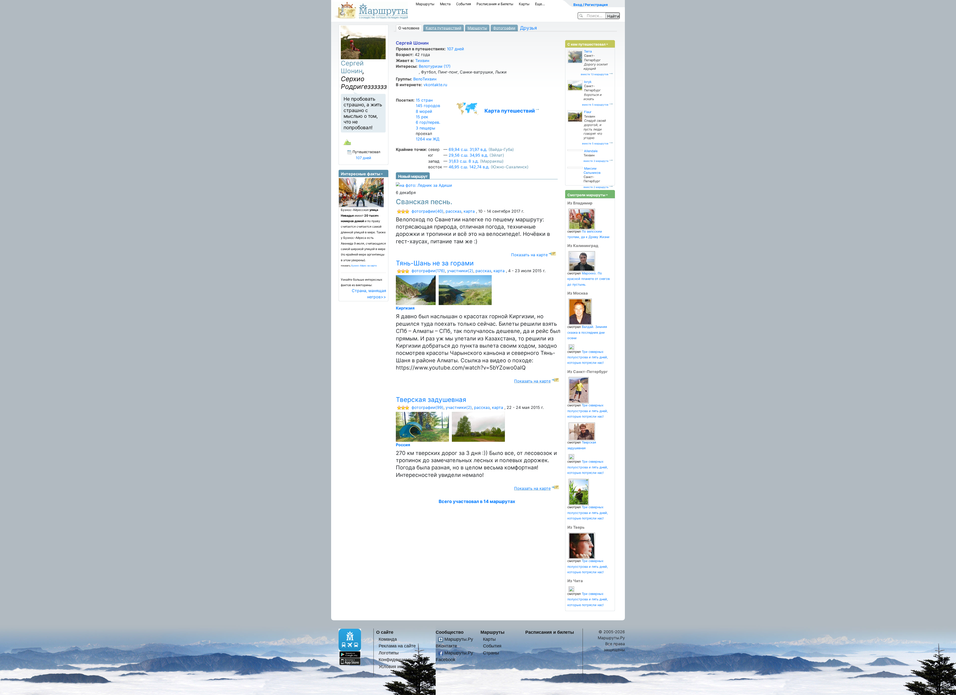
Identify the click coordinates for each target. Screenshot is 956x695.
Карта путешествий (443, 28)
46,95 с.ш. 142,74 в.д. (469, 166)
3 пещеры (425, 128)
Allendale (591, 151)
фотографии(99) (427, 407)
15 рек (422, 116)
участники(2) (460, 270)
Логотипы (389, 652)
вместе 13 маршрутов (594, 74)
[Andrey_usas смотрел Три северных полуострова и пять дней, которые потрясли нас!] (571, 457)
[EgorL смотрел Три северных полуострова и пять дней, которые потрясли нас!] (578, 492)
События (463, 4)
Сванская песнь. (424, 201)
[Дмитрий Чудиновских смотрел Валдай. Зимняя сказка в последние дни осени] (580, 312)
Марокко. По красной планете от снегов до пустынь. (588, 278)
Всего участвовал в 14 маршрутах (477, 501)
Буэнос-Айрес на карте (364, 265)
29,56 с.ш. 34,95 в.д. (468, 155)
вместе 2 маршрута (596, 187)
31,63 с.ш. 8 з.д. (464, 161)
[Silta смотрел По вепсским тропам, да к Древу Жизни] (581, 219)
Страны (491, 652)
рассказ (453, 211)
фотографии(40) (427, 211)
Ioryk (588, 82)
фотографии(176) (428, 270)
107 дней (455, 48)
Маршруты (425, 4)
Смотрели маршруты (586, 195)
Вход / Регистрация (590, 4)
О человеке (408, 28)
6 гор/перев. (428, 122)
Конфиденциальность (401, 659)
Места (445, 4)
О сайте (384, 632)
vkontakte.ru (435, 84)
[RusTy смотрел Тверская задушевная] (581, 431)
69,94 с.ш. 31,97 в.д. (468, 149)
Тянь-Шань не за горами (435, 263)
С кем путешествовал (586, 44)
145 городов (428, 105)
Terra (588, 51)
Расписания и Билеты (495, 4)
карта (469, 211)
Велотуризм (435, 66)
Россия (403, 444)
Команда (388, 639)
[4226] (423, 426)
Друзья (528, 28)
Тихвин (422, 60)
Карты (524, 4)
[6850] (479, 426)
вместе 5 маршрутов (595, 104)
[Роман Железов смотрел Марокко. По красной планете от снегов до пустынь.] (581, 261)
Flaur (588, 112)
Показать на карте (529, 254)
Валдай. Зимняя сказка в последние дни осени (587, 332)
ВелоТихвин (424, 78)
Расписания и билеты (549, 632)
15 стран (424, 100)
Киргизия (405, 308)
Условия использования (404, 666)
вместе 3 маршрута (596, 160)
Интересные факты (360, 173)
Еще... (540, 4)
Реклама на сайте (397, 645)
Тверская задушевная (431, 399)
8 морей (424, 111)
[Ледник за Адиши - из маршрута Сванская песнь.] (424, 184)
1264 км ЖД (427, 138)
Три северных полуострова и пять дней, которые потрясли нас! (587, 357)
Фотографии (504, 28)
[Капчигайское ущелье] (416, 289)
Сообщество (450, 632)
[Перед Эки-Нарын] (466, 289)
